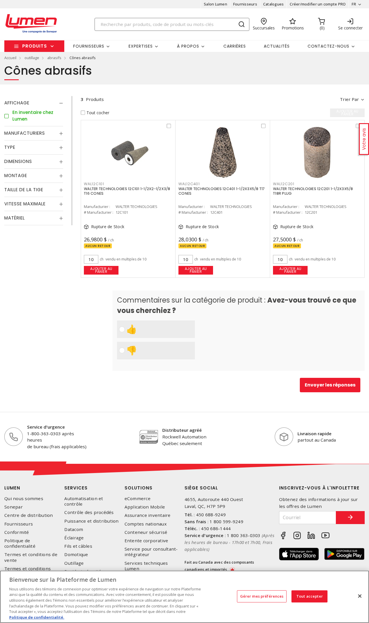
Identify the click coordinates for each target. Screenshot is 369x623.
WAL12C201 (283, 183)
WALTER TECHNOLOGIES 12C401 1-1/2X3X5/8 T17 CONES (221, 191)
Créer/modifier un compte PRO (318, 4)
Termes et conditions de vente (30, 557)
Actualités (277, 46)
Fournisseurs (245, 4)
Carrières (234, 46)
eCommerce (137, 498)
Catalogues (273, 4)
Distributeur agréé (182, 430)
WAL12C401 (189, 183)
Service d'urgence (46, 427)
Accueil (10, 57)
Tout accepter (309, 596)
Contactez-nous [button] (328, 46)
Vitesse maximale (25, 204)
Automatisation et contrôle (83, 501)
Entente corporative (146, 540)
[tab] (33, 103)
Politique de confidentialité (19, 543)
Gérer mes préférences (262, 596)
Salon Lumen (215, 4)
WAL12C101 (94, 183)
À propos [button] (188, 46)
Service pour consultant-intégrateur (151, 551)
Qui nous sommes (23, 498)
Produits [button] (34, 46)
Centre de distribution (28, 515)
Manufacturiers (24, 133)
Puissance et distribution (91, 521)
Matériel (14, 218)
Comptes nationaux (146, 524)
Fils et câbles (78, 546)
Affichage (16, 103)
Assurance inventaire (148, 515)
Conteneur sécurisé (146, 532)
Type (9, 147)
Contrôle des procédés (89, 512)
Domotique (76, 554)
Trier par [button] (349, 99)
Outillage (74, 563)
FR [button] (354, 4)
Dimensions (18, 161)
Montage (15, 175)
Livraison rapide (315, 433)
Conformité (16, 532)
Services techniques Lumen (146, 565)
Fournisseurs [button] (88, 46)
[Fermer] (359, 596)
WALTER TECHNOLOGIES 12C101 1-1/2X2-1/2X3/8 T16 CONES (127, 191)
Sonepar (13, 507)
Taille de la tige (23, 190)
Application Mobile (145, 507)
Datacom (73, 529)
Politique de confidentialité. (36, 617)
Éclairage (74, 538)
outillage (32, 57)
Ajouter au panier (101, 270)
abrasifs (54, 57)
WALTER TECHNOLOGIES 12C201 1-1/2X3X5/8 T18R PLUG (313, 191)
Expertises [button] (141, 46)
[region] (184, 597)
